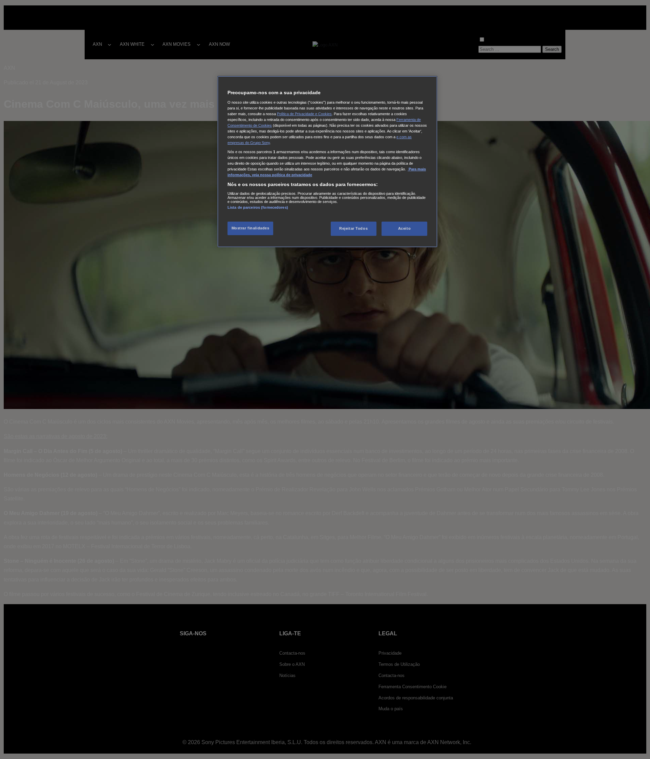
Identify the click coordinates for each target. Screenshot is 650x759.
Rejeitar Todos (353, 228)
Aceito (404, 228)
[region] (327, 161)
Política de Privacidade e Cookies (304, 114)
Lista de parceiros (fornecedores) (258, 207)
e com (402, 137)
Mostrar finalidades (250, 228)
